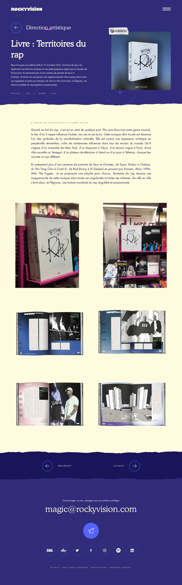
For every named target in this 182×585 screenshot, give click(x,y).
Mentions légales (120, 567)
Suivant (119, 465)
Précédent (65, 465)
